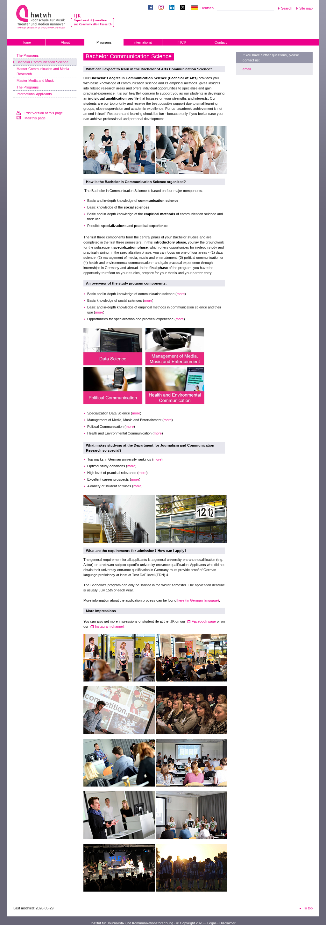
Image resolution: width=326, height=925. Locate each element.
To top (308, 908)
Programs (104, 42)
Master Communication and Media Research (43, 71)
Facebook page (204, 621)
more (181, 294)
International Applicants (34, 94)
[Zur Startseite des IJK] (92, 16)
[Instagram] (162, 8)
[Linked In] (173, 8)
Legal (211, 923)
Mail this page (35, 118)
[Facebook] (151, 8)
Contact (221, 42)
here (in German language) (198, 600)
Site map (306, 8)
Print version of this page (44, 113)
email (247, 69)
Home (26, 42)
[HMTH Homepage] (41, 17)
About (65, 42)
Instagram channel (109, 626)
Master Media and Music (35, 80)
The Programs (28, 55)
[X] (184, 8)
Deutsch (207, 8)
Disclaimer (227, 923)
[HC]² (182, 42)
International (142, 42)
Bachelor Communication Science (42, 62)
